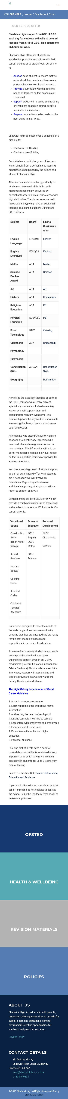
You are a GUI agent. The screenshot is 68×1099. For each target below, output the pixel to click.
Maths (46, 264)
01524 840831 (21, 1076)
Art (44, 289)
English (47, 239)
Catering (47, 330)
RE (44, 305)
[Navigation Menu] (57, 5)
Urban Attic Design (34, 1094)
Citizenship (49, 342)
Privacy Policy (17, 1036)
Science (47, 272)
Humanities (49, 297)
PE (44, 317)
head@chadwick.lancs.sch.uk (28, 1072)
